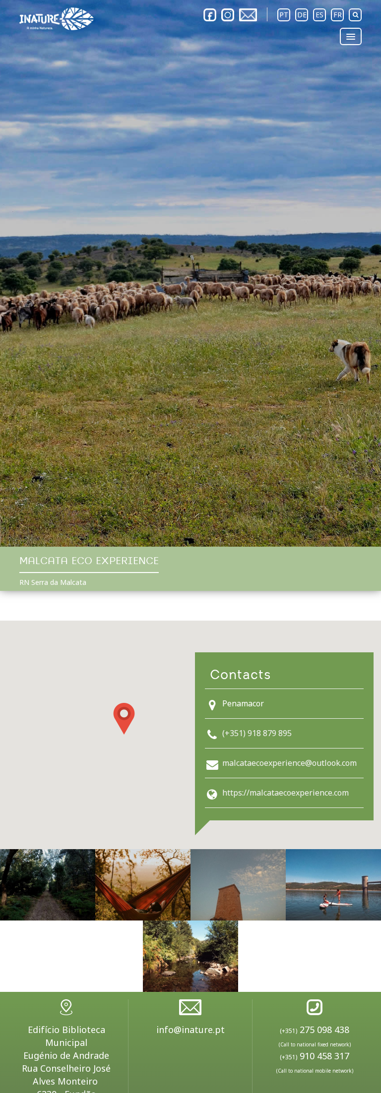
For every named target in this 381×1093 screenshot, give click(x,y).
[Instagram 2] (227, 14)
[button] (124, 719)
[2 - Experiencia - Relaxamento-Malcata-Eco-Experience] (142, 884)
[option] (190, 273)
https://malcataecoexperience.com (285, 792)
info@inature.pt (190, 1029)
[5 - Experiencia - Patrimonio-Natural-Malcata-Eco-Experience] (190, 956)
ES (319, 14)
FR (337, 14)
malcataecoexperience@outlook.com (289, 762)
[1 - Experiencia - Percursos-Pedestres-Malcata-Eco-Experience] (47, 884)
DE (302, 14)
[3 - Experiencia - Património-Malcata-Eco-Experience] (238, 884)
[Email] (248, 14)
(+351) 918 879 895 (257, 733)
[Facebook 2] (209, 14)
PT (283, 14)
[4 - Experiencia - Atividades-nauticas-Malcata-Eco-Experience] (333, 884)
